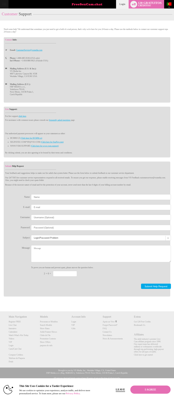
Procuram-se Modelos (49, 321)
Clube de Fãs (45, 335)
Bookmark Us (139, 325)
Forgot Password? (110, 325)
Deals (11, 361)
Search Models (46, 325)
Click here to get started (143, 355)
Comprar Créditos (16, 355)
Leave (120, 389)
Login (122, 4)
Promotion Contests (48, 338)
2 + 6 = (47, 273)
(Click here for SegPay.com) (52, 142)
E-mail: (26, 207)
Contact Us (107, 332)
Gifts (73, 328)
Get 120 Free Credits (142, 321)
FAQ (105, 328)
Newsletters (107, 335)
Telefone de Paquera (17, 358)
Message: (26, 247)
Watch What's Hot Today (19, 335)
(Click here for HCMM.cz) (31, 138)
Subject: (26, 237)
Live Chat (12, 325)
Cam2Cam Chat (15, 349)
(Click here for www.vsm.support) (45, 146)
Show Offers (45, 342)
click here (22, 116)
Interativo (12, 328)
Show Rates (45, 328)
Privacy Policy (73, 393)
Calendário (13, 332)
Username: (25, 217)
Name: (27, 196)
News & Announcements (113, 338)
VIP (10, 342)
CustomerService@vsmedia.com (29, 50)
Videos (11, 338)
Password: (25, 227)
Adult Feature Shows (48, 332)
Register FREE (15, 321)
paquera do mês (46, 345)
